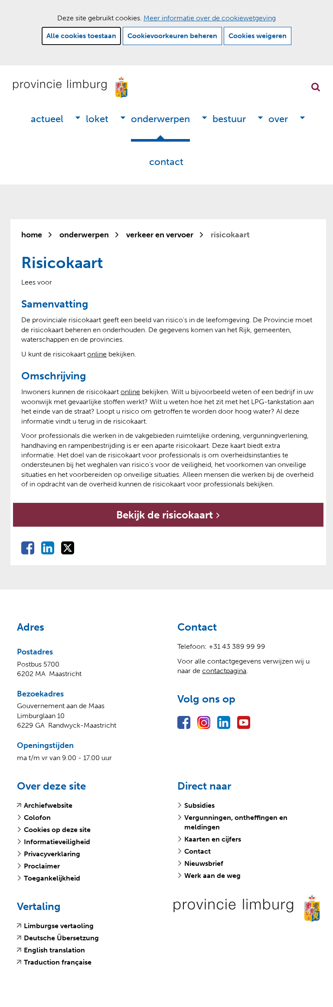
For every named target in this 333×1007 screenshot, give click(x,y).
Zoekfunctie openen (315, 87)
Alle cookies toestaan (81, 36)
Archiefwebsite (48, 805)
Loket (97, 119)
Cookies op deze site (57, 830)
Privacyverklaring (52, 854)
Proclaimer (42, 866)
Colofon (37, 817)
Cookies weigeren (258, 36)
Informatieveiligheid (57, 842)
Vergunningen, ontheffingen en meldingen (235, 822)
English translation (54, 950)
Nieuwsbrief (203, 863)
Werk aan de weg (212, 875)
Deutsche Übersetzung (61, 938)
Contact (166, 162)
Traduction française (57, 962)
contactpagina (224, 671)
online (97, 354)
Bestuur (229, 119)
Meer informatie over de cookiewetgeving (210, 18)
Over (278, 119)
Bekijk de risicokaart (215, 517)
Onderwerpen (160, 119)
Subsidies (199, 805)
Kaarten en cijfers (212, 839)
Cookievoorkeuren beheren (172, 36)
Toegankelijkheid (52, 878)
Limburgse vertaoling (59, 926)
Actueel (47, 119)
